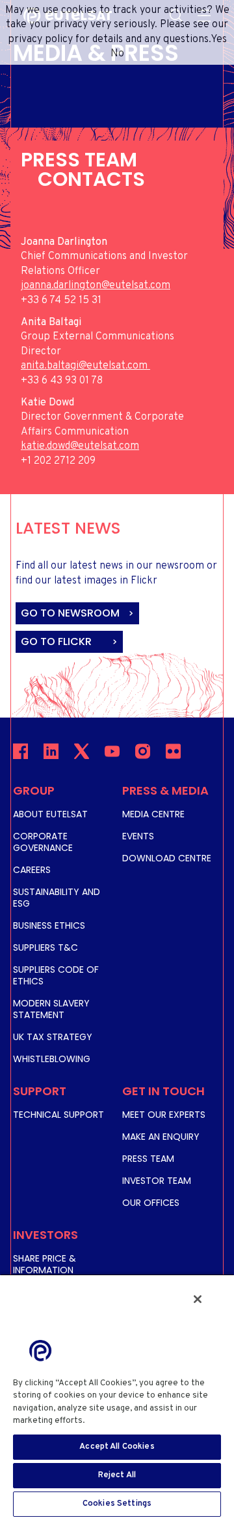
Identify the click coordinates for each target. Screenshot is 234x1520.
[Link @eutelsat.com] (149, 365)
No (117, 53)
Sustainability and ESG (56, 897)
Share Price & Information (44, 1264)
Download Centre (166, 858)
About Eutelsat (50, 814)
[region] (117, 1397)
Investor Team (156, 1180)
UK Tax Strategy (52, 1036)
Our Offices (150, 1202)
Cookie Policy (117, 1421)
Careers (32, 869)
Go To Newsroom (71, 613)
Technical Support (58, 1114)
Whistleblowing (51, 1058)
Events (138, 836)
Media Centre (153, 814)
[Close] (197, 1299)
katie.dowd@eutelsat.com (80, 446)
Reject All (117, 1475)
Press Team (148, 1158)
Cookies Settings (117, 1504)
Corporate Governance (43, 842)
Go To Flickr (57, 641)
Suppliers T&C (45, 947)
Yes (219, 39)
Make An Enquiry (161, 1136)
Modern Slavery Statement (51, 1009)
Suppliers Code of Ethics (56, 975)
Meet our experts (163, 1114)
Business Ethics (49, 925)
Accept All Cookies (116, 1447)
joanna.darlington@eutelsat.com (95, 285)
